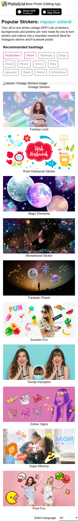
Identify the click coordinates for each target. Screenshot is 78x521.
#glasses (11, 72)
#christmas (58, 72)
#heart (9, 64)
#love (30, 55)
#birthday (46, 55)
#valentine (12, 55)
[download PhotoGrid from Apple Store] (51, 12)
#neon (41, 72)
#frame (24, 64)
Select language (45, 517)
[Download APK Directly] (27, 11)
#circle (39, 64)
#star (53, 64)
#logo (62, 55)
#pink (26, 72)
